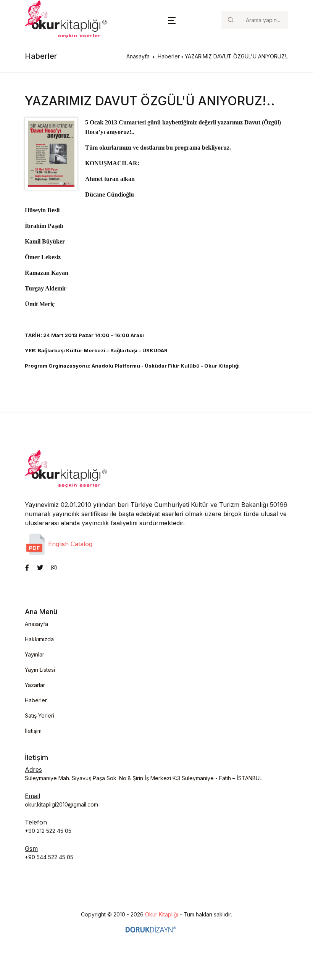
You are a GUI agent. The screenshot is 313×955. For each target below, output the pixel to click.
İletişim (33, 731)
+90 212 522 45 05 (48, 831)
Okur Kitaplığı (161, 914)
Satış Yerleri (39, 715)
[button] (172, 20)
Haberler (169, 56)
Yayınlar (34, 654)
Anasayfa (138, 56)
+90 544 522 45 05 (49, 857)
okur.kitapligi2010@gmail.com (61, 804)
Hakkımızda (39, 639)
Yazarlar (35, 685)
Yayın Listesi (40, 669)
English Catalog (69, 544)
